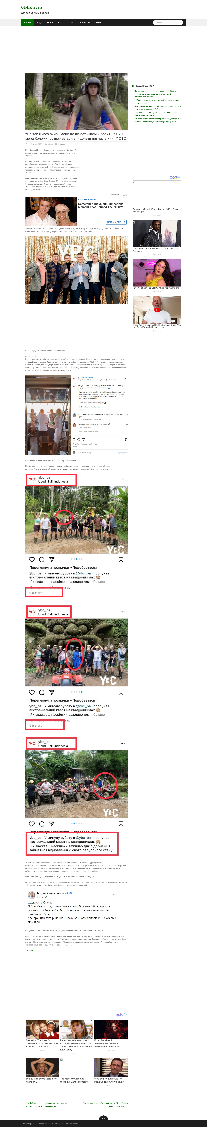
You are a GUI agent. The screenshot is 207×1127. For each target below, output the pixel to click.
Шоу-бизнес (85, 22)
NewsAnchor (64, 1123)
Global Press (32, 7)
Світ (60, 22)
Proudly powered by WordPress (36, 1123)
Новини (28, 22)
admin (50, 144)
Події (39, 22)
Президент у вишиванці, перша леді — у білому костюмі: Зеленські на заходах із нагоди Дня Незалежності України (155, 94)
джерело (29, 950)
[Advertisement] (103, 47)
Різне (98, 22)
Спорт (71, 22)
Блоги (50, 22)
